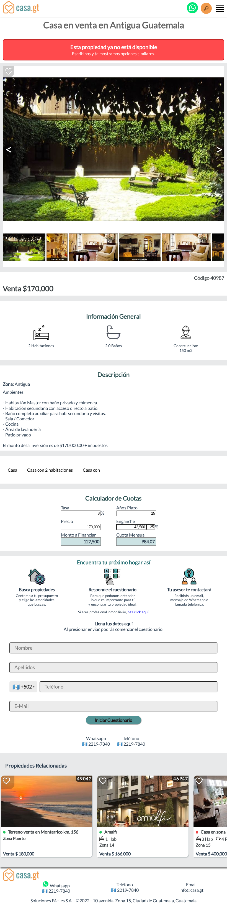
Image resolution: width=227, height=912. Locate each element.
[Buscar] (206, 8)
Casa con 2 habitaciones (50, 469)
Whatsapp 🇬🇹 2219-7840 (56, 888)
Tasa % (82, 510)
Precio (67, 521)
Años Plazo (127, 507)
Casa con (91, 469)
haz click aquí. (138, 612)
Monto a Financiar (80, 538)
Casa (12, 469)
